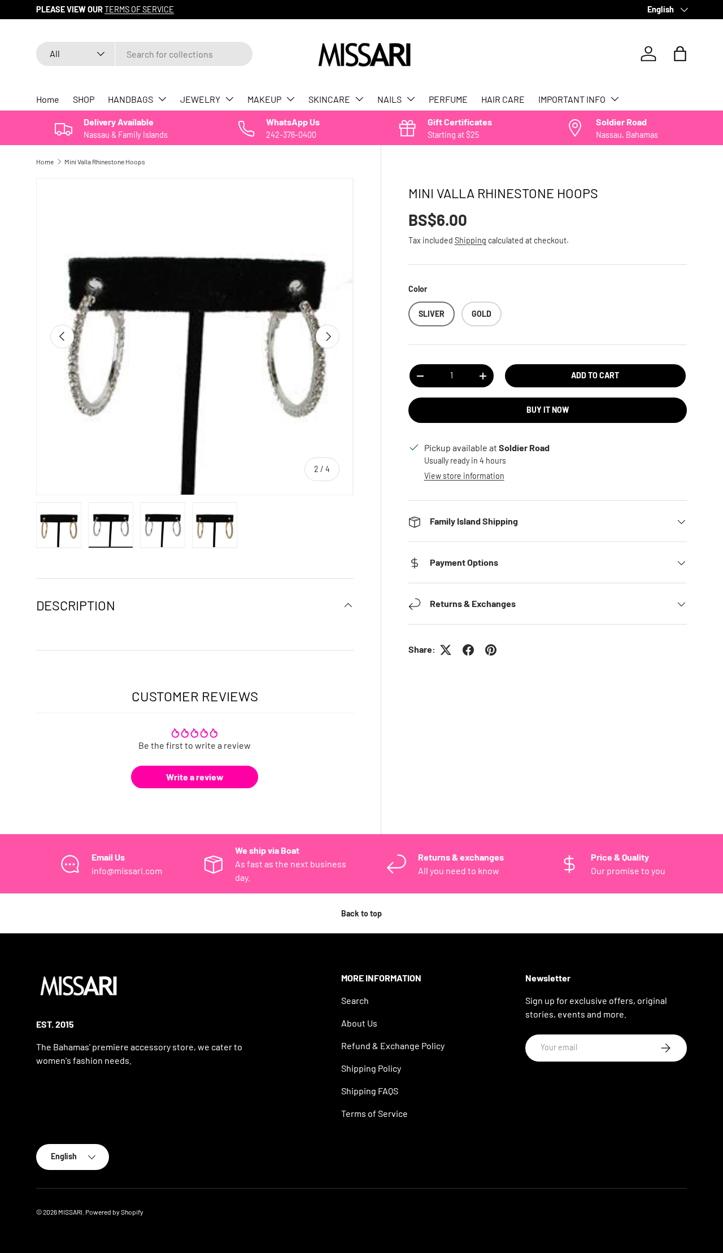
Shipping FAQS (369, 1090)
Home (47, 99)
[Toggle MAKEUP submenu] (290, 99)
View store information (464, 476)
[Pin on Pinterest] (491, 650)
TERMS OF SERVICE (139, 9)
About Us (359, 1023)
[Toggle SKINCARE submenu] (359, 99)
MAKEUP (264, 99)
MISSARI (70, 1212)
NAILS (389, 99)
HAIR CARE (503, 99)
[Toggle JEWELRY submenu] (229, 99)
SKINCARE (329, 99)
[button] (680, 53)
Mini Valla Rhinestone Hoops (104, 161)
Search (355, 1000)
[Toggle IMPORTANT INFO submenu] (614, 99)
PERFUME (448, 99)
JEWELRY (200, 99)
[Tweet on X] (445, 650)
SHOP (83, 99)
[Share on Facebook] (468, 650)
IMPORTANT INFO (572, 99)
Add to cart (595, 376)
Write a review (195, 776)
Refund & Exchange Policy (393, 1045)
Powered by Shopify (114, 1212)
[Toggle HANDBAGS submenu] (162, 99)
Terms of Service (374, 1113)
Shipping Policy (371, 1068)
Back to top (361, 913)
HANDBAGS (130, 99)
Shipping (470, 241)
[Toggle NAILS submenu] (410, 99)
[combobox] (144, 54)
